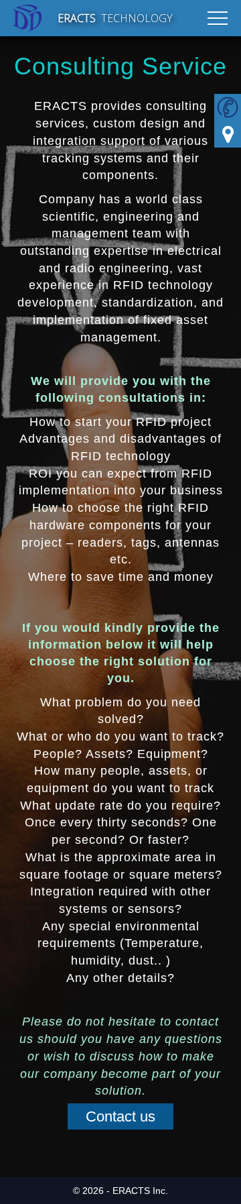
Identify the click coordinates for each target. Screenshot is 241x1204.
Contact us (120, 1116)
